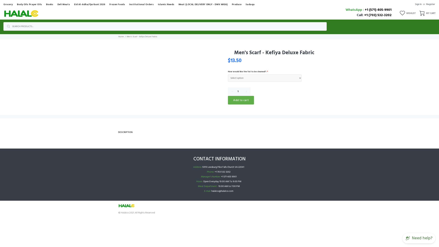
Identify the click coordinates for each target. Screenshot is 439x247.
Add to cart (241, 100)
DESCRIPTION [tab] (125, 132)
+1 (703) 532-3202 (377, 15)
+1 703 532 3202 (222, 172)
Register (430, 4)
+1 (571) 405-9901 (378, 10)
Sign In (418, 4)
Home (121, 36)
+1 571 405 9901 (229, 177)
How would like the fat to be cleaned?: (248, 71)
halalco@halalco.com (222, 191)
